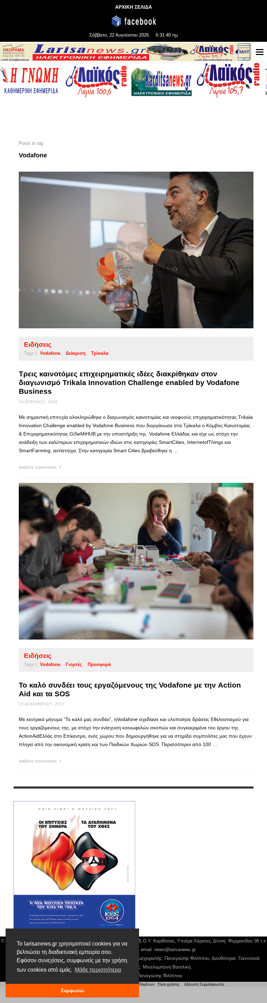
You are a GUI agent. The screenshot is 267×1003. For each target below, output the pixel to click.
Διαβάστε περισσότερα (38, 467)
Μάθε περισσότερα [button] (98, 970)
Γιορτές (74, 664)
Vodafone (50, 353)
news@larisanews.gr (175, 949)
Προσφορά (99, 664)
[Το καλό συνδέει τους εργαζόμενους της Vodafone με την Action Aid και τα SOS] (125, 561)
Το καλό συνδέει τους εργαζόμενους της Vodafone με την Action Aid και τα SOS (130, 689)
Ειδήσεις (37, 344)
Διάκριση (76, 353)
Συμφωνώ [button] (72, 990)
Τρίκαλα (99, 353)
